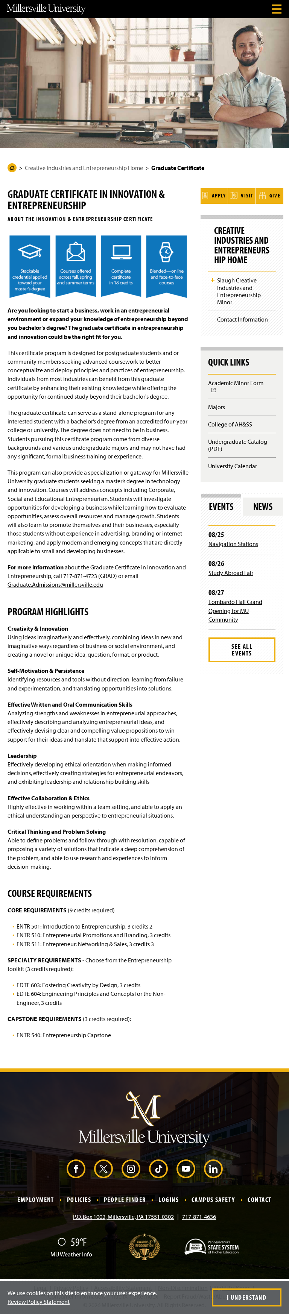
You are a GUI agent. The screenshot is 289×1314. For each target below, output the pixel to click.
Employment (35, 1199)
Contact (259, 1199)
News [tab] (262, 506)
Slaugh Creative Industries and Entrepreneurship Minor (239, 291)
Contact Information (242, 319)
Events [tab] (221, 506)
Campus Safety (213, 1199)
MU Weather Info (71, 1254)
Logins (168, 1199)
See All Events (241, 649)
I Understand (246, 1297)
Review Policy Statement (39, 1301)
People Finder (125, 1199)
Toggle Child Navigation (212, 280)
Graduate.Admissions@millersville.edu (55, 584)
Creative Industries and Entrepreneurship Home (84, 167)
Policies (79, 1199)
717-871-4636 (199, 1216)
